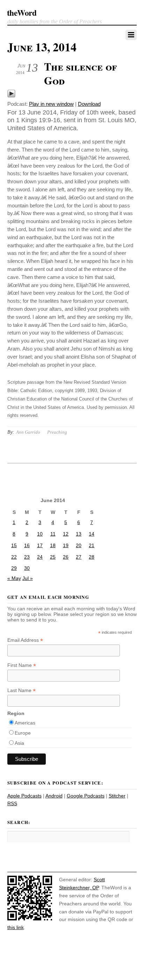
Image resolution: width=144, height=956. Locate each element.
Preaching (57, 432)
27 (78, 557)
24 (40, 557)
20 (78, 545)
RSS (12, 803)
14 (91, 534)
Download (89, 104)
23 (27, 557)
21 (91, 545)
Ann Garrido (28, 432)
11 (53, 534)
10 (40, 534)
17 (40, 545)
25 (53, 557)
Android (54, 796)
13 (78, 534)
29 (14, 568)
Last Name (21, 690)
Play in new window (51, 104)
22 (14, 557)
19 (66, 545)
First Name (21, 665)
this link (15, 927)
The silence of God (80, 73)
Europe (23, 733)
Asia (19, 743)
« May (14, 578)
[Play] (11, 96)
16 (27, 545)
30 (27, 568)
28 (91, 557)
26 (66, 557)
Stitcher (117, 796)
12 (66, 534)
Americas (25, 723)
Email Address (25, 640)
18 (53, 545)
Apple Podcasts (24, 796)
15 (14, 545)
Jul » (27, 578)
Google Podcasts (86, 796)
